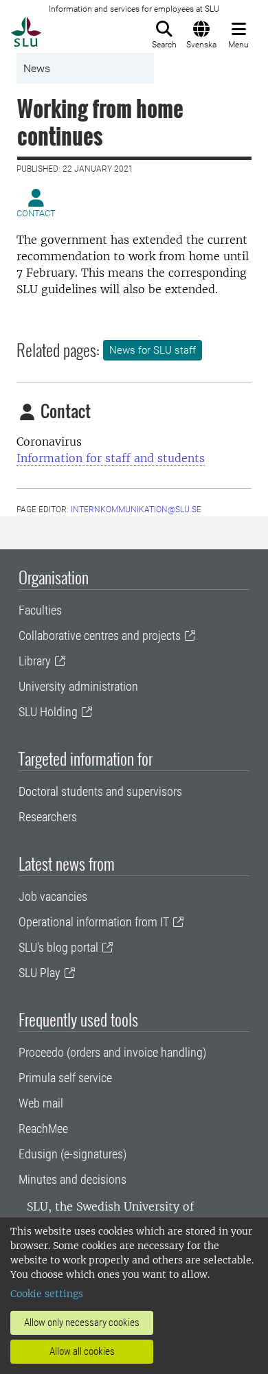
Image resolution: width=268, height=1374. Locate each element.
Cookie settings (46, 1293)
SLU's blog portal (58, 947)
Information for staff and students (110, 458)
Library (35, 661)
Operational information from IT (94, 922)
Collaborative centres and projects (100, 635)
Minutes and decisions (72, 1179)
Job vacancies (53, 896)
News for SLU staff (152, 350)
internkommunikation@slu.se (136, 509)
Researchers (48, 817)
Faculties (40, 610)
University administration (78, 686)
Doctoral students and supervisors (100, 791)
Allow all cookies (82, 1351)
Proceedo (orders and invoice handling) (112, 1052)
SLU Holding (48, 712)
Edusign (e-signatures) (72, 1154)
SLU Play (39, 972)
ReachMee (43, 1128)
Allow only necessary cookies (81, 1322)
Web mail (41, 1103)
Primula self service (65, 1077)
